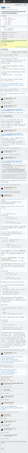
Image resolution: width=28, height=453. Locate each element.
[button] (25, 2)
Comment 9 (6, 403)
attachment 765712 (11, 199)
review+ (5, 44)
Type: (6, 20)
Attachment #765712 (5, 184)
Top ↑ (2, 448)
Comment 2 (6, 107)
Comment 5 (6, 158)
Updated (5, 99)
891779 (7, 399)
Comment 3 (6, 117)
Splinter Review (24, 46)
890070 (7, 393)
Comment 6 (6, 196)
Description (6, 55)
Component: (5, 19)
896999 (7, 438)
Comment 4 (6, 131)
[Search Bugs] (21, 2)
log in (7, 441)
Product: (5, 17)
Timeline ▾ (25, 52)
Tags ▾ (19, 52)
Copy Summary (18, 4)
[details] (18, 199)
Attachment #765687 (5, 148)
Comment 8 (6, 366)
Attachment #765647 (5, 154)
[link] (14, 171)
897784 (5, 418)
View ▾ (25, 4)
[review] (3, 200)
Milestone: (5, 30)
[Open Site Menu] (2, 2)
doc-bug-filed (15, 412)
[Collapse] (26, 55)
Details (17, 46)
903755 (7, 432)
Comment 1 (6, 90)
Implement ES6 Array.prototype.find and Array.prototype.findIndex (14, 40)
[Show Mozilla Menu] (4, 2)
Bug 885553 (8, 7)
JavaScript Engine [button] (11, 19)
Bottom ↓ (14, 52)
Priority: (5, 22)
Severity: (5, 24)
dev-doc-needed (8, 386)
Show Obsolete (5, 49)
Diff (19, 46)
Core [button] (9, 17)
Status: (6, 28)
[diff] (23, 199)
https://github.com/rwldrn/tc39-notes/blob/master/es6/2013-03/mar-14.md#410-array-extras (12, 85)
